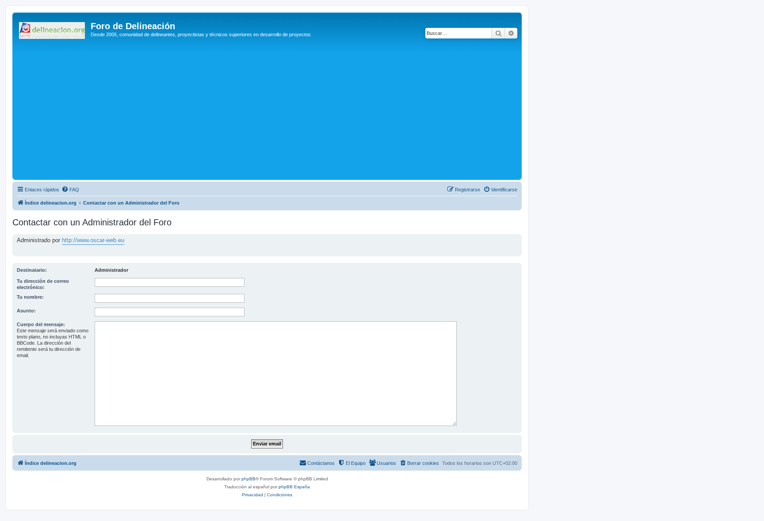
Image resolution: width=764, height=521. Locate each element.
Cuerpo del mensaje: (41, 324)
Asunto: (26, 310)
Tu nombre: (30, 297)
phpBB (248, 478)
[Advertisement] (280, 111)
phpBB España (294, 486)
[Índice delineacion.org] (53, 29)
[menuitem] (70, 189)
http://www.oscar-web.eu (93, 240)
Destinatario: (32, 270)
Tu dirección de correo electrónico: (43, 284)
